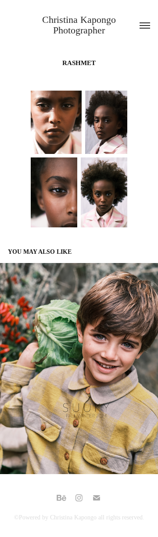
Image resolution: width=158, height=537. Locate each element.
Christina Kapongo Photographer (80, 25)
